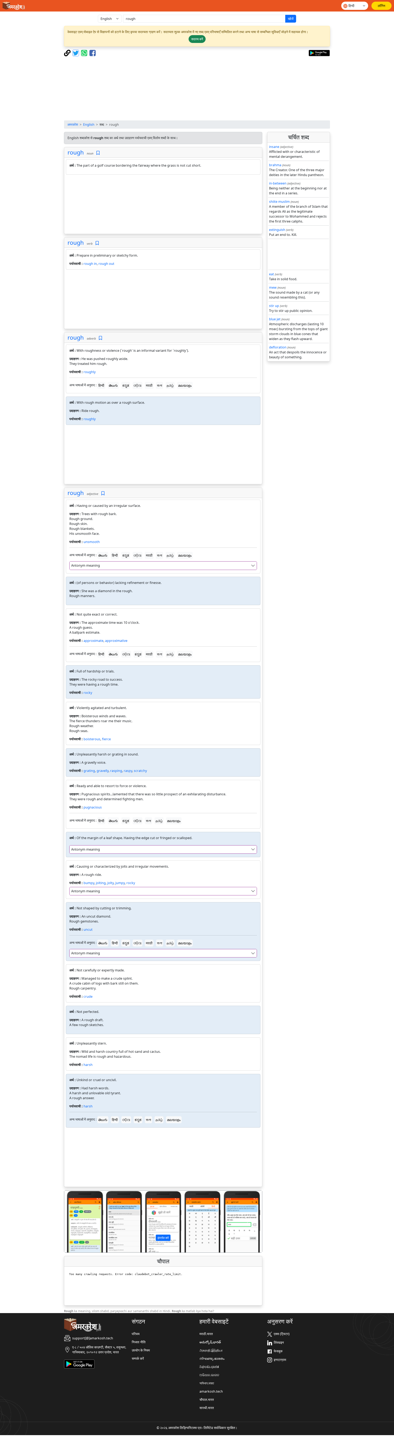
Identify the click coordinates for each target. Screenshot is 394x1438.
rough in (90, 263)
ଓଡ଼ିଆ (137, 385)
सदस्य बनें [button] (197, 39)
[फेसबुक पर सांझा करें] (92, 52)
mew (273, 287)
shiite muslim (279, 201)
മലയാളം (185, 385)
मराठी (149, 385)
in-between (277, 183)
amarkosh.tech (211, 1391)
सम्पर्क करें (138, 1358)
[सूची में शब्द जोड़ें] (98, 153)
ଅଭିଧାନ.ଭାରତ (209, 1375)
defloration (277, 347)
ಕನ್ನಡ (125, 385)
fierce (106, 739)
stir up (274, 305)
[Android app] (79, 1363)
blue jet (275, 319)
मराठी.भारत (206, 1334)
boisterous (92, 739)
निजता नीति (138, 1342)
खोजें (290, 18)
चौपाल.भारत (206, 1399)
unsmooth (92, 542)
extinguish (277, 229)
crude (88, 996)
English (88, 124)
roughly (90, 372)
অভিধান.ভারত (206, 1383)
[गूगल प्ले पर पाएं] (319, 52)
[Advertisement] (197, 88)
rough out (106, 263)
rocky (88, 692)
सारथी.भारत (206, 1408)
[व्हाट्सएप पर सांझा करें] (84, 52)
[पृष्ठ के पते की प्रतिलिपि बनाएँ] (68, 52)
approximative (116, 640)
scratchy (140, 770)
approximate (93, 640)
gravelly (103, 770)
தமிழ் (170, 385)
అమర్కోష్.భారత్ (210, 1342)
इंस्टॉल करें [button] (163, 1238)
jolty (110, 883)
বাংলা (159, 385)
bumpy (89, 883)
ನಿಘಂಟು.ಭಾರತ (209, 1366)
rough (76, 152)
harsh (88, 1064)
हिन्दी (101, 385)
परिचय (136, 1334)
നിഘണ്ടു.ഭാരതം (211, 1358)
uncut (88, 929)
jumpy (120, 883)
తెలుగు (113, 385)
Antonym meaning (85, 565)
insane (274, 146)
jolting (101, 883)
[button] (79, 1221)
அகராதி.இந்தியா (211, 1350)
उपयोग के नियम (141, 1350)
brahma (275, 165)
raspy (128, 770)
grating (89, 770)
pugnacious (93, 807)
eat (271, 274)
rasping (116, 770)
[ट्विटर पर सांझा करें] (76, 52)
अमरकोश (72, 124)
